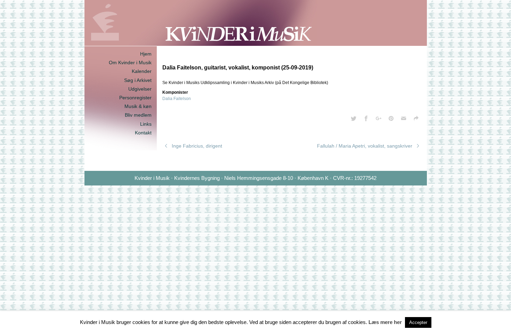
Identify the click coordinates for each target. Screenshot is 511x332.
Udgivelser (140, 89)
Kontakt (143, 132)
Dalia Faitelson (176, 98)
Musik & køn (138, 106)
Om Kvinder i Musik (130, 62)
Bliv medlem (138, 115)
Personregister (135, 97)
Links (146, 124)
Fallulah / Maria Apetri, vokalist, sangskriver (364, 146)
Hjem (146, 54)
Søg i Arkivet (138, 80)
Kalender (142, 71)
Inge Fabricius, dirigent (197, 146)
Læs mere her (385, 322)
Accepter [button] (418, 322)
